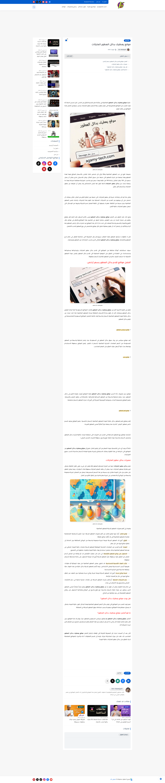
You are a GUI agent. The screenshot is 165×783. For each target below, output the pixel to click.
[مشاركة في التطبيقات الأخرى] (107, 681)
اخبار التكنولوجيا (102, 7)
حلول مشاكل (82, 7)
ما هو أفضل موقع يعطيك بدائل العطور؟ (116, 70)
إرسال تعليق (124, 734)
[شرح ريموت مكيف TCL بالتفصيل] (53, 84)
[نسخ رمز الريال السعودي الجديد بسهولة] (53, 134)
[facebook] (50, 2)
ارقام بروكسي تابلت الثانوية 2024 (40, 93)
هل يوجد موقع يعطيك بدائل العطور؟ (117, 67)
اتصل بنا (104, 1)
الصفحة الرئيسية (53, 145)
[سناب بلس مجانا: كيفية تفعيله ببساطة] (53, 123)
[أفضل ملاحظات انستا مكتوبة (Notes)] (53, 63)
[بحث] (34, 7)
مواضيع (127, 40)
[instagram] (46, 2)
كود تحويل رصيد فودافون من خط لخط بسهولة (41, 114)
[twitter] (37, 2)
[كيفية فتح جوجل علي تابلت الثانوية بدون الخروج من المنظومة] (53, 103)
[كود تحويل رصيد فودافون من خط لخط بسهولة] (53, 113)
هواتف (64, 7)
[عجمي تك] (121, 5)
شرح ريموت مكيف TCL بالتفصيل (41, 84)
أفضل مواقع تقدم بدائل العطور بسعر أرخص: (115, 61)
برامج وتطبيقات (72, 7)
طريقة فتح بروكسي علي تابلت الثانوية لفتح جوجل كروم (40, 54)
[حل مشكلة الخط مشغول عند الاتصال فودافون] (53, 73)
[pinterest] (34, 2)
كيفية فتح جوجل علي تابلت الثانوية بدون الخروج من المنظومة (40, 104)
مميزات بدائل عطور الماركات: (119, 64)
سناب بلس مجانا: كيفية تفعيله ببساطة (41, 125)
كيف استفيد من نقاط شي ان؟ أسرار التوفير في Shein (121, 721)
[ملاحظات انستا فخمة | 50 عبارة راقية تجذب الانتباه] (53, 42)
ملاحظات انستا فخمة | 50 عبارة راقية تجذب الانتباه (97, 721)
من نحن (98, 1)
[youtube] (43, 2)
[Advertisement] (82, 24)
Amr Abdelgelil (122, 49)
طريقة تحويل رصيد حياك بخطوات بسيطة (77, 721)
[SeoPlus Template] (131, 779)
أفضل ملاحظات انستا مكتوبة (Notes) (41, 65)
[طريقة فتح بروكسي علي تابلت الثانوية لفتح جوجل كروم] (53, 53)
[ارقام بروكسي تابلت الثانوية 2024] (53, 93)
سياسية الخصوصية (89, 1)
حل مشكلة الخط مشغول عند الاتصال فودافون (40, 75)
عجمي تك (113, 779)
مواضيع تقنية (91, 7)
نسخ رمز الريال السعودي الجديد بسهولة (41, 135)
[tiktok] (40, 2)
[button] (123, 681)
